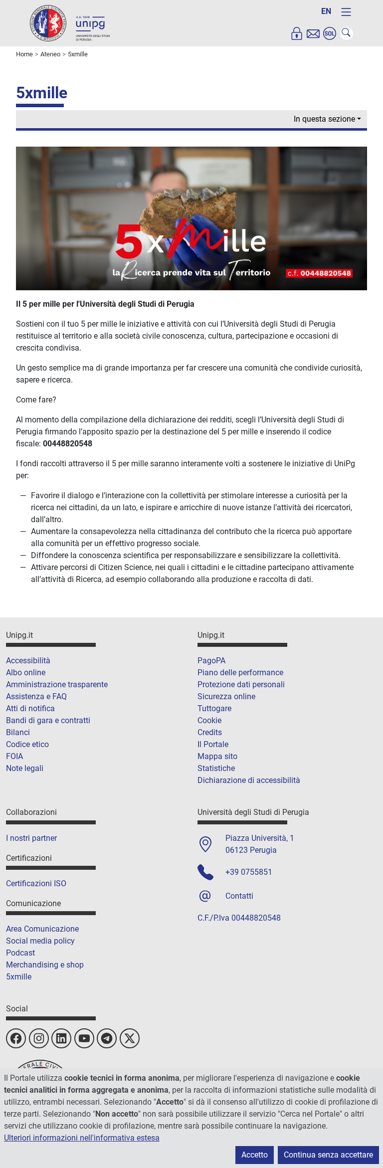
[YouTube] (84, 1038)
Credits (209, 732)
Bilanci (18, 732)
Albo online (25, 672)
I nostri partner (31, 838)
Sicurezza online (226, 696)
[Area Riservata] (296, 33)
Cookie (209, 720)
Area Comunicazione (42, 929)
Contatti (239, 896)
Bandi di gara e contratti (48, 720)
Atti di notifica (30, 708)
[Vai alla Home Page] (70, 22)
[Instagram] (39, 1038)
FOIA (14, 756)
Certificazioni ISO (36, 883)
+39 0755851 (248, 872)
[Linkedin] (61, 1038)
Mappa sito (217, 756)
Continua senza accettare (328, 1155)
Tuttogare (214, 708)
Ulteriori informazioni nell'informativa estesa (82, 1138)
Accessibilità (28, 660)
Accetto (254, 1155)
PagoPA (211, 660)
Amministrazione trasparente (57, 684)
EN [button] (326, 11)
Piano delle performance (240, 672)
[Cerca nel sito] (346, 33)
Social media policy (40, 941)
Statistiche (216, 768)
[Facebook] (16, 1038)
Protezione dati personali (241, 684)
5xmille (18, 976)
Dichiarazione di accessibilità (248, 780)
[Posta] (313, 33)
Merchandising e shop (45, 965)
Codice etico (27, 744)
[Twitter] (130, 1038)
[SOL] (329, 33)
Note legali (24, 768)
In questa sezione (324, 119)
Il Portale (212, 744)
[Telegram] (107, 1038)
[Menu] (346, 12)
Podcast (20, 953)
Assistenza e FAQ (36, 696)
